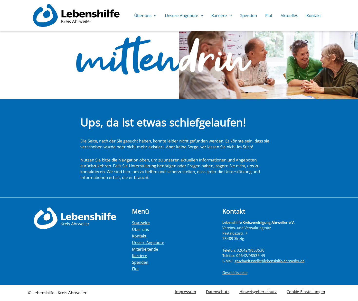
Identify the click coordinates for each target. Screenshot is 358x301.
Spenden (248, 15)
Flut (268, 15)
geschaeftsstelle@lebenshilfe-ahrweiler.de (269, 260)
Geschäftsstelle (234, 272)
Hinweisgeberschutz (258, 291)
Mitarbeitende (145, 249)
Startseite (141, 223)
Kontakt (313, 15)
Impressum (185, 291)
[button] (153, 15)
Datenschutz (217, 291)
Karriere (219, 15)
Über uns (142, 15)
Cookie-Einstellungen (306, 291)
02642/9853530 (250, 250)
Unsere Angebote (181, 15)
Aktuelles (289, 15)
